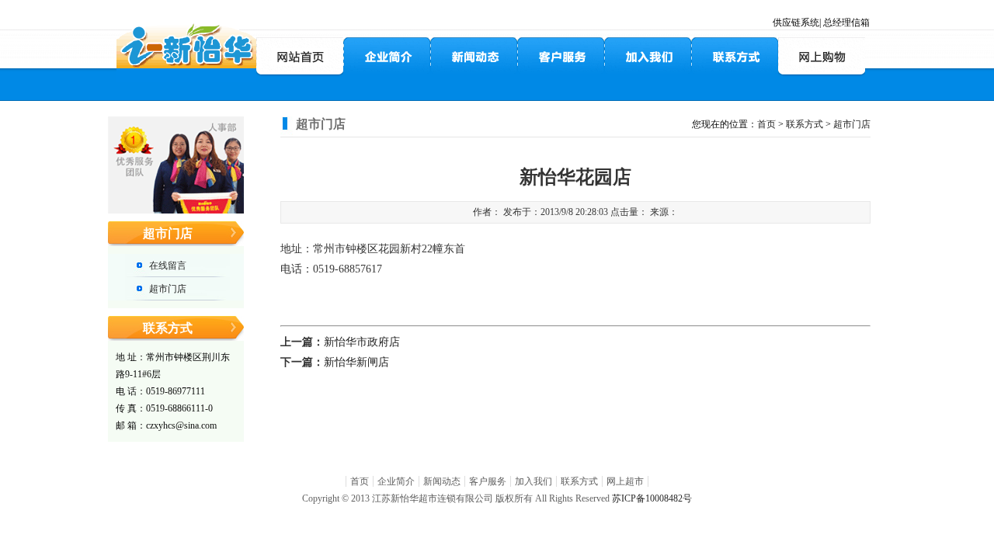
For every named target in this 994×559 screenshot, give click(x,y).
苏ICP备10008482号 (652, 498)
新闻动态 (442, 481)
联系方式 (804, 124)
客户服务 (487, 481)
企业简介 (396, 481)
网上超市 (625, 481)
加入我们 (533, 481)
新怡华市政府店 (362, 342)
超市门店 (167, 288)
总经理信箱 (846, 22)
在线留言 (167, 265)
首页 (766, 124)
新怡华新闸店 (356, 362)
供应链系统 (796, 22)
